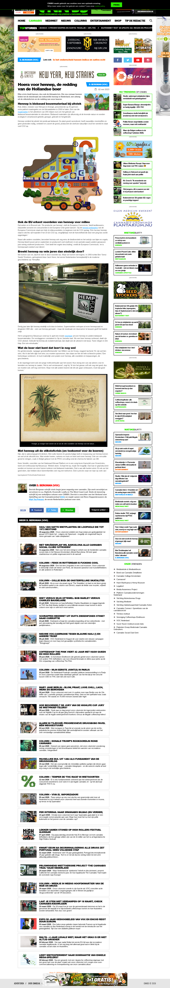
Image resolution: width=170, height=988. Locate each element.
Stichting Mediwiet (123, 602)
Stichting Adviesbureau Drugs (128, 598)
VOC (62, 497)
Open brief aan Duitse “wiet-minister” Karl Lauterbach (76, 61)
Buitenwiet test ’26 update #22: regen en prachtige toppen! (55, 28)
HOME (21, 20)
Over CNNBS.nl (34, 983)
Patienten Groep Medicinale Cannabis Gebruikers (130, 628)
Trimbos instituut (123, 614)
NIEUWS (66, 20)
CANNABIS (35, 20)
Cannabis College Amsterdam (128, 576)
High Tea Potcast (36, 499)
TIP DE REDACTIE (135, 20)
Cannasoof (120, 579)
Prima (116, 5)
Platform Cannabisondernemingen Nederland (129, 594)
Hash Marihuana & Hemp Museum (130, 583)
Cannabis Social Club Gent (127, 633)
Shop (117, 20)
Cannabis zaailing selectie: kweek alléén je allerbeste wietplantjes (129, 28)
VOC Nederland (122, 620)
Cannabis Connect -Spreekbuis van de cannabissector (131, 609)
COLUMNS (80, 20)
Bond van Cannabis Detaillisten (129, 573)
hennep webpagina (90, 228)
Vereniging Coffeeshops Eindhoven (130, 617)
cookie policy (100, 6)
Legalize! (120, 586)
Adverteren (19, 983)
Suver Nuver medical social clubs (130, 624)
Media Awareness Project (126, 589)
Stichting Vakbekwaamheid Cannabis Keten (134, 605)
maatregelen (23, 112)
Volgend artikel (98, 510)
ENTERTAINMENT (100, 20)
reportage (68, 336)
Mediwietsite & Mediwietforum (128, 569)
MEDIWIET (51, 20)
